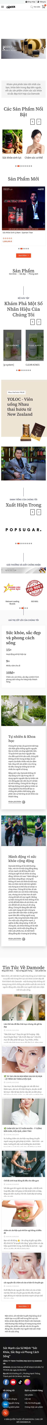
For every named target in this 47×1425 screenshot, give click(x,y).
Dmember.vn (25, 1422)
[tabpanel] (35, 145)
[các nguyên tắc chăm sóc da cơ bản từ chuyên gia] (23, 1266)
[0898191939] (5, 1412)
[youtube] (13, 1382)
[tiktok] (20, 1382)
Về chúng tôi (9, 1390)
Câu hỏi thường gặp (32, 1403)
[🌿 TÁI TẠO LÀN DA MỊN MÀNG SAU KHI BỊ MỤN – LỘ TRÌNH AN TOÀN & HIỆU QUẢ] (23, 1059)
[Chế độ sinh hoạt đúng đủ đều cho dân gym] (23, 1164)
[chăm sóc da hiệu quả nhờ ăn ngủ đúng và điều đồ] (23, 1213)
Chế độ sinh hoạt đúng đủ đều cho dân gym (21, 1180)
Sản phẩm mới (23, 179)
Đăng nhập (31, 2)
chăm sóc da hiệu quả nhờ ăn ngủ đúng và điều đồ (23, 1231)
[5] (23, 529)
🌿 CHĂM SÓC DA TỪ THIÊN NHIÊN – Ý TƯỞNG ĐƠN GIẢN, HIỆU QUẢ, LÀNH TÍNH (23, 1129)
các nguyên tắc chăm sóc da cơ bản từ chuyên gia (23, 1282)
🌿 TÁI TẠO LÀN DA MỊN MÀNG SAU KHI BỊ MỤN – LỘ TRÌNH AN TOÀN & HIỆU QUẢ (23, 1077)
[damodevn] (11, 7)
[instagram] (27, 1382)
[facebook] (6, 1382)
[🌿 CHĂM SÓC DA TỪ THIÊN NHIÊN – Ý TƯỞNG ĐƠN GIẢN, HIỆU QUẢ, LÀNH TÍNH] (23, 1112)
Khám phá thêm (14, 801)
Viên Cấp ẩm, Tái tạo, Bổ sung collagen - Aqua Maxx (23, 232)
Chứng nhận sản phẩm (34, 1407)
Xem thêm (23, 255)
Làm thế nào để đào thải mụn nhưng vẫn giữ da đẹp (23, 1025)
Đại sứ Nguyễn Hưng (11, 1403)
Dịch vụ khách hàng (34, 1390)
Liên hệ (28, 1399)
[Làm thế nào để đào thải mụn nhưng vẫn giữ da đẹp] (23, 1007)
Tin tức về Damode (23, 967)
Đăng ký (43, 2)
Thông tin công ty (10, 1399)
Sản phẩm (23, 271)
